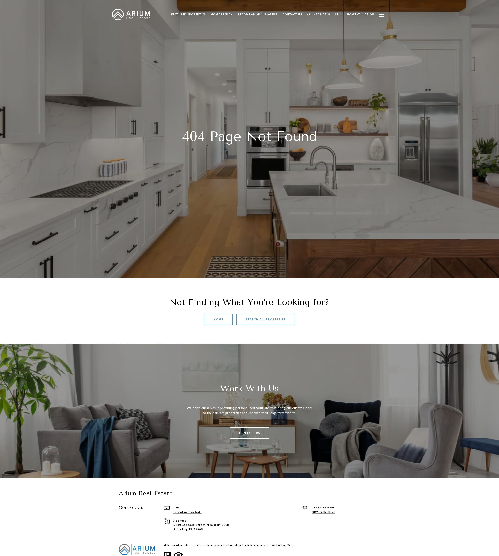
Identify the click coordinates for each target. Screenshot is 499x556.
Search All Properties (266, 319)
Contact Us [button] (249, 432)
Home (218, 319)
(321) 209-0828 (323, 512)
